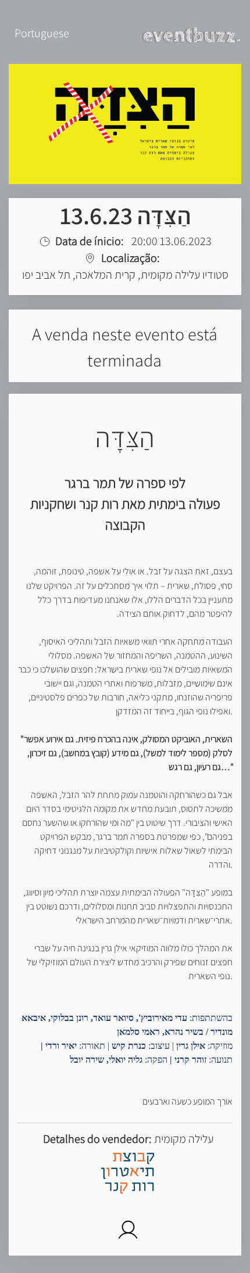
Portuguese (42, 33)
